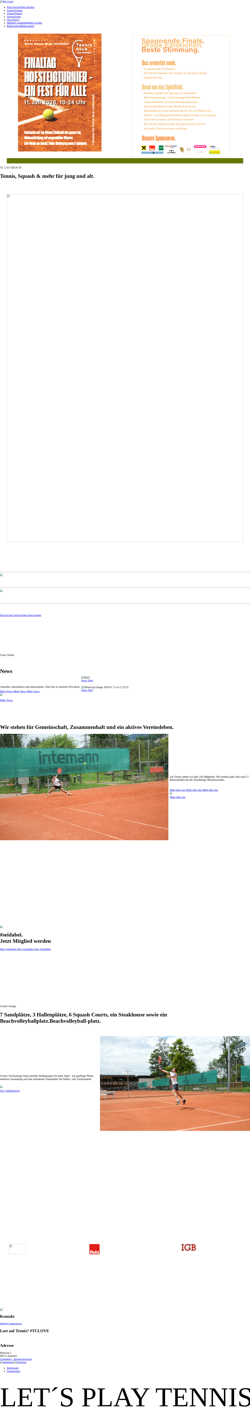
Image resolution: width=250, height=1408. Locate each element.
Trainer (10, 13)
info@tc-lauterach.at (11, 1323)
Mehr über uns (194, 790)
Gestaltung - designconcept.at (16, 1359)
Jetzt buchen (20, 615)
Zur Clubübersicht (10, 1090)
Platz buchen (14, 7)
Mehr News (20, 691)
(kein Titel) (87, 680)
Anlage (11, 10)
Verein (10, 16)
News (10, 19)
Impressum (13, 1368)
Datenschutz (13, 1371)
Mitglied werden (15, 22)
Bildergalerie (14, 26)
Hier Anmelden (25, 949)
